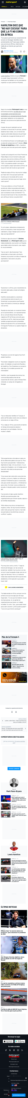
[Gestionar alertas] (16, 711)
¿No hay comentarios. (14, 742)
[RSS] (22, 1050)
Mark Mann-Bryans (8, 50)
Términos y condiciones (9, 1090)
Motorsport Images (7, 223)
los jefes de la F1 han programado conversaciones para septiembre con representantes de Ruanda (13, 114)
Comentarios (14, 1073)
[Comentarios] (24, 51)
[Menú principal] (3, 2)
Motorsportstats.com (14, 1066)
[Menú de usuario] (24, 2)
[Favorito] (20, 51)
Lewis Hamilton (5, 76)
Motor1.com (14, 1059)
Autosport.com (14, 1064)
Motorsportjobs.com (14, 1061)
